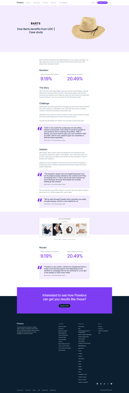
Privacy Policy (28, 390)
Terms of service (20, 390)
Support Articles (45, 390)
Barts (62, 91)
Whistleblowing (53, 390)
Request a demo (64, 305)
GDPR (39, 390)
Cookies (34, 390)
